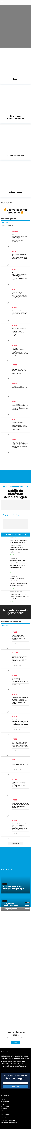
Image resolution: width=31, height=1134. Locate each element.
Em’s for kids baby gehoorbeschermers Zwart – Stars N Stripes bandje (20, 388)
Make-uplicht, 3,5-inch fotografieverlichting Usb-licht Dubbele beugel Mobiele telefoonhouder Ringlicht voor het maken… (20, 406)
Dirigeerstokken (14, 558)
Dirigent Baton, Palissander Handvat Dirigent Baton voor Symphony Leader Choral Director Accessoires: (19, 313)
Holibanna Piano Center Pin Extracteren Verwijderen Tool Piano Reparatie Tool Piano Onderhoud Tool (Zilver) (20, 700)
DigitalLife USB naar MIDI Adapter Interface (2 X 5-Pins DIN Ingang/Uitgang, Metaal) (19, 785)
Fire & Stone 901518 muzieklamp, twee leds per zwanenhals (20, 764)
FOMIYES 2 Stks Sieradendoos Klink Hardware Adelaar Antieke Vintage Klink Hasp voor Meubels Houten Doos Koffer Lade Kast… (20, 370)
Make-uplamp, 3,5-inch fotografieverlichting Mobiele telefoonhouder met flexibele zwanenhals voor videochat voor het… (20, 444)
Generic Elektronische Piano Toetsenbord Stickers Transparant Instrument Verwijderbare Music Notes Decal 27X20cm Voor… (20, 827)
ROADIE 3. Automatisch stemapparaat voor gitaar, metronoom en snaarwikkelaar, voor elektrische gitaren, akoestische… (19, 238)
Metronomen (13, 538)
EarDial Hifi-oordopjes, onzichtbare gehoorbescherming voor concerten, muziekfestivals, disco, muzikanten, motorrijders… (19, 426)
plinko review (18, 458)
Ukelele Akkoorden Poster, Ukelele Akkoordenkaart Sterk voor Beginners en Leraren (19, 596)
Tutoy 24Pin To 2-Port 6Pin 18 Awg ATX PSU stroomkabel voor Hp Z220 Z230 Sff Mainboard (20, 805)
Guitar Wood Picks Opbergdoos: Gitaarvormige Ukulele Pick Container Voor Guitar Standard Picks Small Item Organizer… (20, 295)
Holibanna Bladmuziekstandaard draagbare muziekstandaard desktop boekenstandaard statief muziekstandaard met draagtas (20, 352)
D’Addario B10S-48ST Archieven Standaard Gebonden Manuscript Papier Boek (18, 637)
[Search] (28, 2)
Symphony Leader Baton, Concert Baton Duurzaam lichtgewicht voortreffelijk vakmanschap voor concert (20, 744)
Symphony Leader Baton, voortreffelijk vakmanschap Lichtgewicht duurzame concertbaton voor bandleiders (19, 565)
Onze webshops (5, 1106)
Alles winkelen (5, 1101)
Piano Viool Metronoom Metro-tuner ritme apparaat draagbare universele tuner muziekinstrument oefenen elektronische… (20, 723)
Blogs (2, 1104)
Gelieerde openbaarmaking (9, 1123)
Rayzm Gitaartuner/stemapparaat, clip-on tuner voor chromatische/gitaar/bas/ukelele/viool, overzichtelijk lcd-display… (20, 276)
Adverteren (4, 1111)
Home (3, 1099)
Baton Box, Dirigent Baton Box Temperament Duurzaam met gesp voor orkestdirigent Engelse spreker (19, 659)
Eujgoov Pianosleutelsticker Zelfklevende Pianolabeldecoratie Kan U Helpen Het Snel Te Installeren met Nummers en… (20, 257)
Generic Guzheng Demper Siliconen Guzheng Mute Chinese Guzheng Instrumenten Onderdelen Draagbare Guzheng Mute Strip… (19, 332)
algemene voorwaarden (8, 1120)
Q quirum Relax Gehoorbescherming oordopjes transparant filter (20, 680)
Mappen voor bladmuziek (16, 591)
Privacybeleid (5, 1118)
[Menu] (2, 2)
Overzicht (4, 1108)
